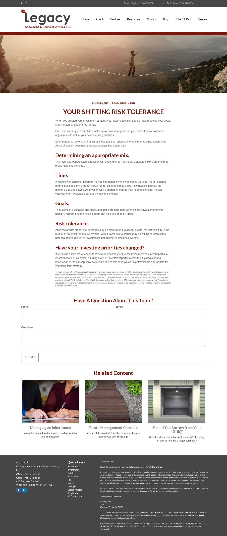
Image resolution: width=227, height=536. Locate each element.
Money (71, 483)
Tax (69, 479)
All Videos (72, 493)
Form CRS (109, 461)
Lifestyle (71, 486)
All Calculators (74, 496)
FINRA (175, 512)
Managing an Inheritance (50, 427)
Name (25, 306)
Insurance (72, 476)
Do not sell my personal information (164, 491)
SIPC (181, 512)
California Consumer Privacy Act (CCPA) (183, 488)
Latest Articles (74, 489)
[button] (99, 19)
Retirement (73, 466)
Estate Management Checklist (114, 427)
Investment (73, 469)
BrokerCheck (157, 466)
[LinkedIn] (22, 3)
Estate (70, 473)
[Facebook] (26, 3)
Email (119, 306)
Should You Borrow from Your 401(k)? (176, 429)
